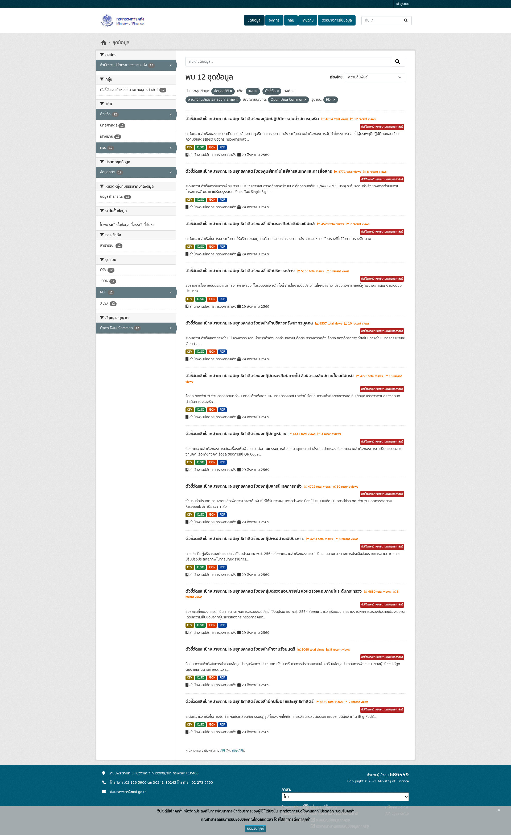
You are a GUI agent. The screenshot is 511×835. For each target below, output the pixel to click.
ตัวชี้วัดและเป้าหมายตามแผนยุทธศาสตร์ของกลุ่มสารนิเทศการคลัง (244, 486)
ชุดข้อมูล (254, 20)
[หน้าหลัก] (103, 42)
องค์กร (274, 20)
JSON (212, 147)
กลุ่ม (291, 20)
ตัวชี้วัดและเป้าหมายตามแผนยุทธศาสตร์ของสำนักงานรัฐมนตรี (241, 649)
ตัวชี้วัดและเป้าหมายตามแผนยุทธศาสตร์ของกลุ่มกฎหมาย (236, 433)
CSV (189, 147)
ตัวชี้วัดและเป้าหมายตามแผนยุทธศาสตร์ (382, 127)
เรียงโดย (336, 77)
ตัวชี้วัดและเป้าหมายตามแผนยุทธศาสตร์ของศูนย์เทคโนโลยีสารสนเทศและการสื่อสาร (259, 171)
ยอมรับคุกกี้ (255, 828)
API (222, 750)
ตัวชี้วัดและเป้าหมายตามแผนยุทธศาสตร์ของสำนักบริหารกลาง (241, 270)
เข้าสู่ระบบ (402, 4)
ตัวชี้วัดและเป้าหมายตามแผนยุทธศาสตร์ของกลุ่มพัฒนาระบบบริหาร (245, 538)
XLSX (200, 147)
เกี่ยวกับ (308, 20)
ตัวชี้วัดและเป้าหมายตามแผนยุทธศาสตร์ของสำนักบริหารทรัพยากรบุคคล (250, 323)
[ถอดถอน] (231, 91)
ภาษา (286, 789)
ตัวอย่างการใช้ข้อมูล (337, 20)
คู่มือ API (237, 750)
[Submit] (406, 20)
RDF (222, 147)
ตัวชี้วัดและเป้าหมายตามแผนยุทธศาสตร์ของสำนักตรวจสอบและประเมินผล (251, 223)
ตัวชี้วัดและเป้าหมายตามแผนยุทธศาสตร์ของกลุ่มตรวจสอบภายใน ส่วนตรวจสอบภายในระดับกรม (270, 375)
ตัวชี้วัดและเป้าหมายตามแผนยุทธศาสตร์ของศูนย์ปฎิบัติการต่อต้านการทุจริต (253, 118)
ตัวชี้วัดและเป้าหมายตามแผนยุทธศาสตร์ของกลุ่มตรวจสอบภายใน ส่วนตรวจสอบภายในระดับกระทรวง (274, 591)
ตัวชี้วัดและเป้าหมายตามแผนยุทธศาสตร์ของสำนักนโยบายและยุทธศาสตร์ (250, 701)
